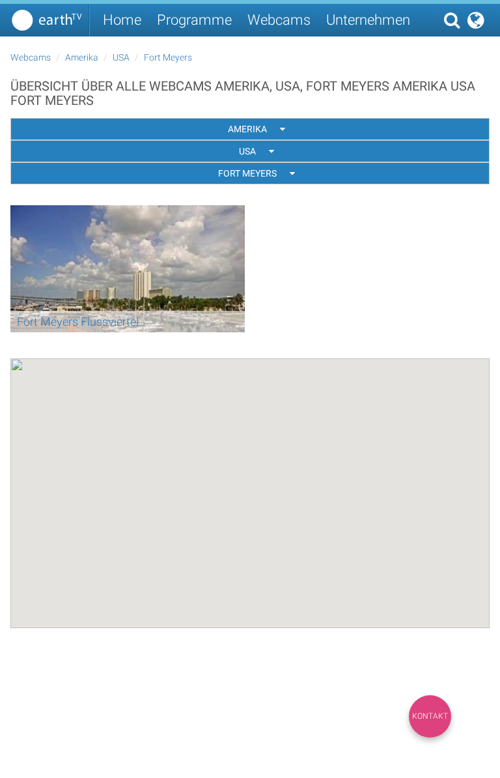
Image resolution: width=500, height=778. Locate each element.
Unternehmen (368, 20)
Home (122, 20)
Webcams (279, 20)
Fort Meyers (168, 57)
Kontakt (430, 716)
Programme (194, 20)
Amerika (81, 57)
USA (121, 57)
